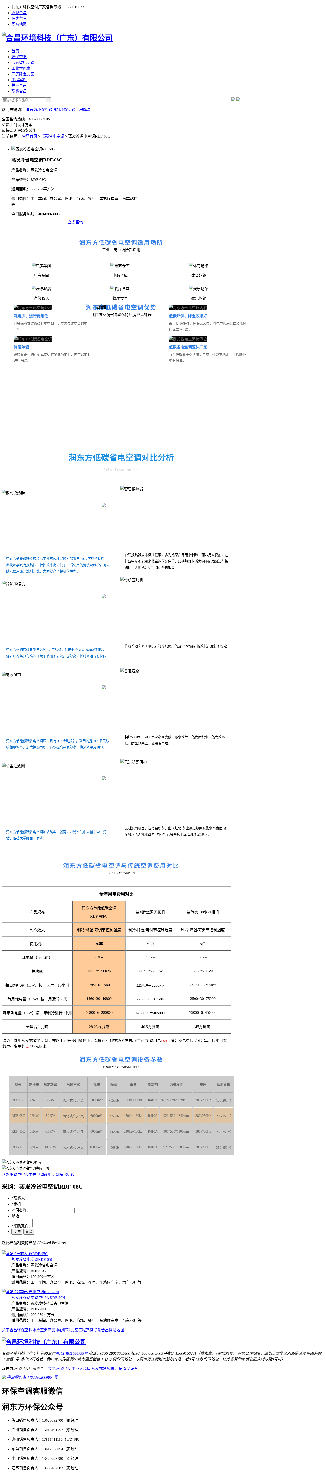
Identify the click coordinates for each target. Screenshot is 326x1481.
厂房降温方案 (22, 74)
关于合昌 (19, 85)
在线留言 (19, 18)
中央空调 (36, 1175)
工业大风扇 (21, 68)
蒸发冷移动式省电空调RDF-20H (38, 1298)
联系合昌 (19, 91)
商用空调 (51, 1175)
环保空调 (19, 57)
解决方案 (70, 1330)
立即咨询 (75, 222)
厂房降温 (83, 110)
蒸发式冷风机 (102, 1369)
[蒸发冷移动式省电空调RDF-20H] (30, 1292)
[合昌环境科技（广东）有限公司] (57, 38)
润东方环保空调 (39, 110)
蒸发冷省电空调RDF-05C (32, 1259)
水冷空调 (40, 1330)
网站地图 (19, 24)
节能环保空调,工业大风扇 (69, 1369)
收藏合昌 (19, 13)
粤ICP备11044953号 (71, 1353)
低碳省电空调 (22, 63)
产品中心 (55, 1330)
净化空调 (66, 1175)
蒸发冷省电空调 (15, 1175)
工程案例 (19, 80)
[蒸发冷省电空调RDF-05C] (25, 1254)
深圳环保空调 (64, 110)
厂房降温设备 (126, 1369)
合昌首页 (29, 136)
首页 (15, 51)
